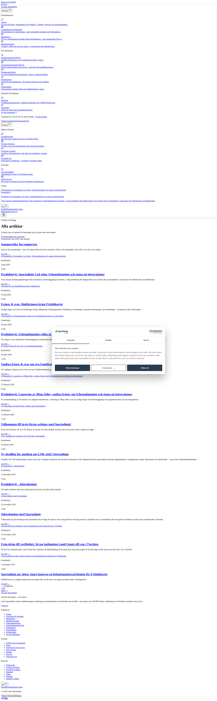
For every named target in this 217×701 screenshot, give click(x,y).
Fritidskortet (11, 628)
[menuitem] (108, 22)
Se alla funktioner (8, 112)
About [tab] (146, 340)
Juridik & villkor (12, 679)
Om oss (9, 654)
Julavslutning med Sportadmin (21, 514)
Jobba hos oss (11, 657)
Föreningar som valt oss (15, 647)
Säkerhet (9, 672)
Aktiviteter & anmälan (15, 616)
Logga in (13, 211)
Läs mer (5, 254)
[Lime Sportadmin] (9, 7)
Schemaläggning (15, 625)
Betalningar (10, 619)
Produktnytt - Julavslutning (19, 484)
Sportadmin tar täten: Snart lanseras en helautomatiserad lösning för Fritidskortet (54, 574)
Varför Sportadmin (8, 121)
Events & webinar (13, 670)
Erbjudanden (11, 632)
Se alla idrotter (41, 117)
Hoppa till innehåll (8, 2)
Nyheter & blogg (12, 667)
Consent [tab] (71, 340)
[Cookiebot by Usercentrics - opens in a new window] (151, 332)
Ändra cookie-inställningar (11, 696)
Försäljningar (11, 630)
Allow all (144, 368)
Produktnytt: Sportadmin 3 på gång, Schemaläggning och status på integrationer (53, 274)
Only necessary (72, 368)
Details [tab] (108, 340)
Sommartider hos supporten (19, 244)
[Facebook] (2, 699)
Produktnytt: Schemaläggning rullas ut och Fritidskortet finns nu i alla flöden (51, 334)
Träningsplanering (13, 623)
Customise (107, 368)
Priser (26, 121)
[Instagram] (4, 699)
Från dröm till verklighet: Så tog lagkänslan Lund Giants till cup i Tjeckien (50, 544)
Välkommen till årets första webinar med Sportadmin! (36, 424)
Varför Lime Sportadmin (15, 643)
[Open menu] (3, 215)
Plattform (5, 11)
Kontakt (9, 676)
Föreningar (20, 121)
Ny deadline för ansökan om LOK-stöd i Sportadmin (35, 454)
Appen (8, 614)
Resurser (5, 125)
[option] (4, 209)
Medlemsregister (12, 621)
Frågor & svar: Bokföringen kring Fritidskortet (32, 304)
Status (8, 674)
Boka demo (5, 211)
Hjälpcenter (10, 665)
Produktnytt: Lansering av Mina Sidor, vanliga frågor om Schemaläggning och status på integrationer (66, 394)
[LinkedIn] (7, 699)
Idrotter (9, 652)
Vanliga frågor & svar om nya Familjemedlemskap (34, 364)
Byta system (11, 650)
